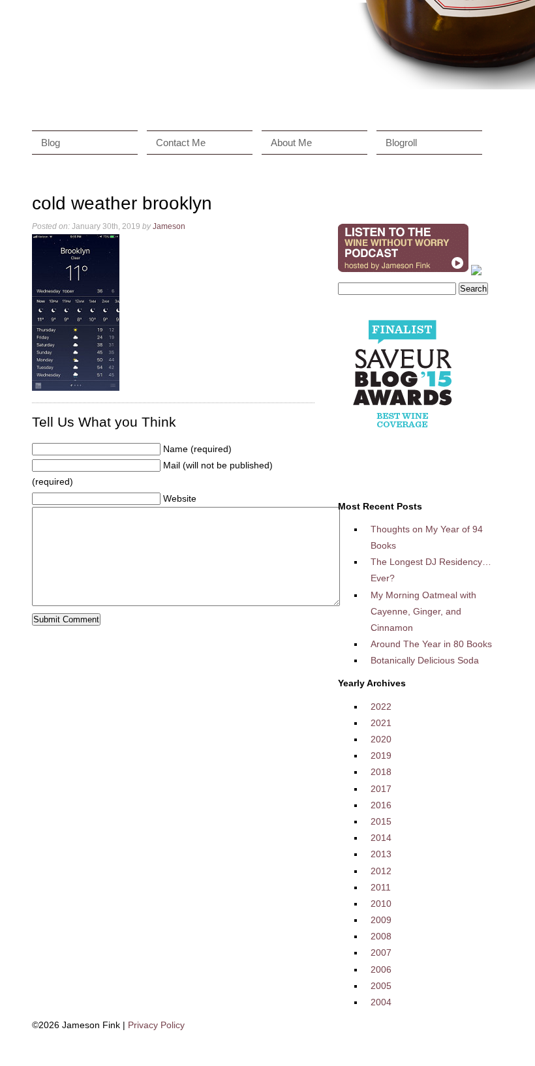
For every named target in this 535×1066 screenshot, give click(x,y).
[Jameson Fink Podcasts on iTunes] (403, 272)
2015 (381, 821)
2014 (381, 837)
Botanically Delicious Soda (425, 660)
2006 (381, 969)
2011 (381, 887)
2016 (381, 805)
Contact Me (181, 142)
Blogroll (401, 142)
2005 (381, 986)
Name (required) (197, 449)
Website (179, 498)
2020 (381, 739)
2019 (381, 755)
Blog (50, 142)
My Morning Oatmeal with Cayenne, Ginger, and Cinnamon (423, 611)
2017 (381, 789)
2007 (381, 952)
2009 (381, 920)
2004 (381, 1002)
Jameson (169, 226)
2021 (381, 723)
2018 (381, 772)
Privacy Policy (156, 1025)
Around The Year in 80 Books (431, 644)
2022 (381, 706)
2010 (381, 903)
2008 (381, 936)
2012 (381, 871)
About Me (291, 142)
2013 (381, 854)
